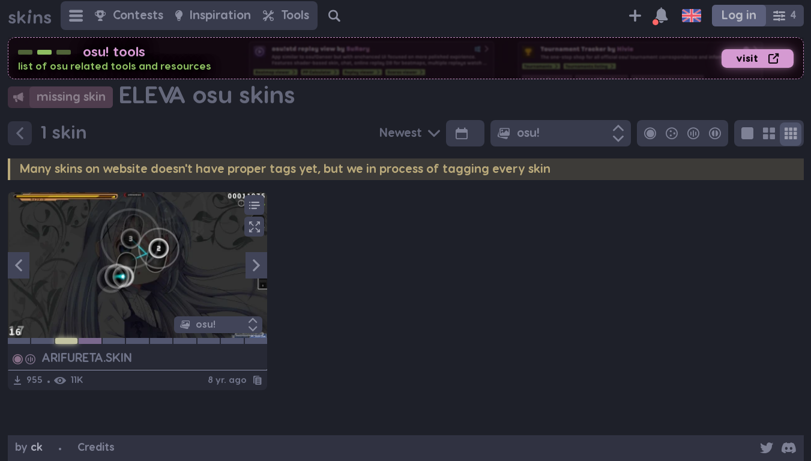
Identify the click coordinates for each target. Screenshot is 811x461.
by (29, 447)
